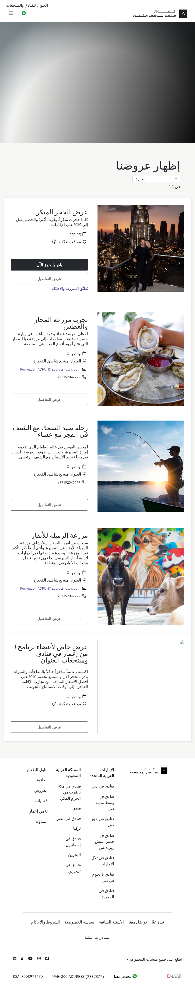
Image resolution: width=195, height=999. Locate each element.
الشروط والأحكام (45, 922)
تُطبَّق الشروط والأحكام (70, 288)
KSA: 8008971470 (28, 976)
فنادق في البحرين (73, 868)
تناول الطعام (37, 770)
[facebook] (47, 958)
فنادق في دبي (102, 786)
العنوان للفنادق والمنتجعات (27, 5)
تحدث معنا (123, 976)
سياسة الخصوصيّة (79, 922)
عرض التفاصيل (49, 278)
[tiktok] (22, 958)
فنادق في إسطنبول (73, 842)
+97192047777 (69, 376)
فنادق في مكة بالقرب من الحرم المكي (69, 792)
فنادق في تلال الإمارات (102, 861)
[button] (156, 179)
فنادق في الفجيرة (106, 894)
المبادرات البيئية (97, 937)
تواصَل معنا (138, 922)
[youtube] (30, 958)
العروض (41, 790)
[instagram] (39, 958)
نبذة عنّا (158, 922)
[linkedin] (14, 958)
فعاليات (41, 800)
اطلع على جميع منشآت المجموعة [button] (155, 959)
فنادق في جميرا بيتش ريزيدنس (104, 841)
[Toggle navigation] (10, 13)
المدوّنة (41, 821)
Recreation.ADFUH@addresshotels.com (50, 369)
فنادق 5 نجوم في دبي (103, 877)
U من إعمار (38, 811)
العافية (42, 780)
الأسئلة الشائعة (111, 922)
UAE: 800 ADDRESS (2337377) (78, 976)
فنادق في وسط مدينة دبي (104, 802)
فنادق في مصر (69, 818)
